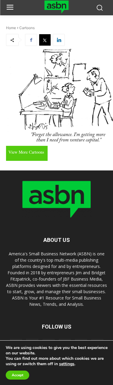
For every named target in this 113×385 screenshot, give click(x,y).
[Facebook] (31, 40)
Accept (17, 375)
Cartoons (27, 28)
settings (66, 364)
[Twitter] (45, 40)
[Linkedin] (59, 40)
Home (11, 28)
